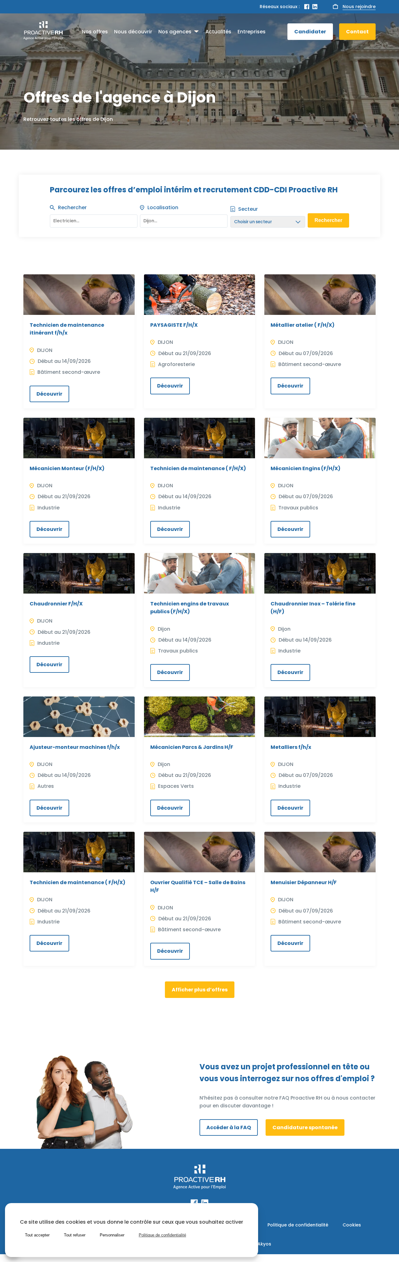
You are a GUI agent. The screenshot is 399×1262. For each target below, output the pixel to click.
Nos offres (95, 31)
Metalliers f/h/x (291, 747)
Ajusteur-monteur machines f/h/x (75, 747)
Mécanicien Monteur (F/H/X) (67, 468)
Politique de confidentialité (297, 1225)
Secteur (248, 209)
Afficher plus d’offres (200, 989)
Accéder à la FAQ (228, 1127)
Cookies (352, 1225)
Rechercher (72, 207)
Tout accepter (37, 1235)
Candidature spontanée (305, 1127)
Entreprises (252, 31)
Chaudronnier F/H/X (56, 603)
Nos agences (174, 31)
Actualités (218, 31)
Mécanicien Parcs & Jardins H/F (191, 747)
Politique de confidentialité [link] (162, 1235)
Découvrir (49, 393)
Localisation (162, 207)
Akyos (264, 1244)
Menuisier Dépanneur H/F (304, 882)
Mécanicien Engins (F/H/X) (305, 468)
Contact (357, 31)
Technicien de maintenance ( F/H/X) (198, 468)
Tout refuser (74, 1235)
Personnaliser (112, 1235)
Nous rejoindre (359, 6)
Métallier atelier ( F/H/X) (302, 325)
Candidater (310, 31)
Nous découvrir (133, 31)
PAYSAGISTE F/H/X (174, 325)
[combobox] (184, 219)
